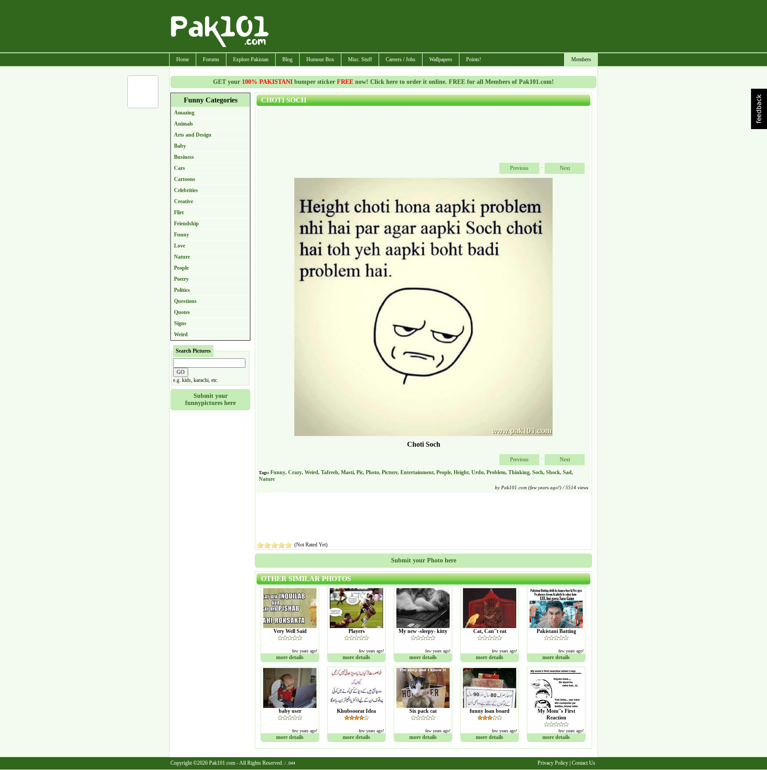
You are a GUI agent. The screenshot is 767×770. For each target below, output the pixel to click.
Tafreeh (329, 472)
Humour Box (320, 59)
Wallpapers (440, 59)
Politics (182, 290)
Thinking (519, 472)
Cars (179, 168)
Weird (181, 334)
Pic (359, 472)
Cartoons (184, 179)
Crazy (295, 472)
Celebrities (186, 190)
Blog (287, 59)
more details (290, 657)
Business (184, 157)
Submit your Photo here (423, 560)
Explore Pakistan (251, 59)
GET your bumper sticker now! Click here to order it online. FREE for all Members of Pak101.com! (383, 82)
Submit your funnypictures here (210, 399)
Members (581, 59)
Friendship (186, 223)
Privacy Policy (553, 763)
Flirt (179, 212)
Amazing (184, 113)
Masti (347, 472)
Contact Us (583, 763)
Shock (553, 472)
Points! (473, 59)
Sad (567, 472)
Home (182, 59)
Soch (537, 472)
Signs (180, 323)
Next (565, 168)
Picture (390, 472)
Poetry (181, 279)
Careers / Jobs (400, 59)
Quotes (182, 312)
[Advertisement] (433, 27)
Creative (183, 201)
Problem (496, 472)
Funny (181, 235)
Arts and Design (192, 135)
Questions (185, 301)
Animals (183, 124)
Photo (372, 472)
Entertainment (417, 472)
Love (179, 246)
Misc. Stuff (360, 59)
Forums (211, 59)
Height (461, 472)
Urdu (477, 472)
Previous (519, 168)
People (181, 268)
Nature (182, 257)
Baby (180, 146)
